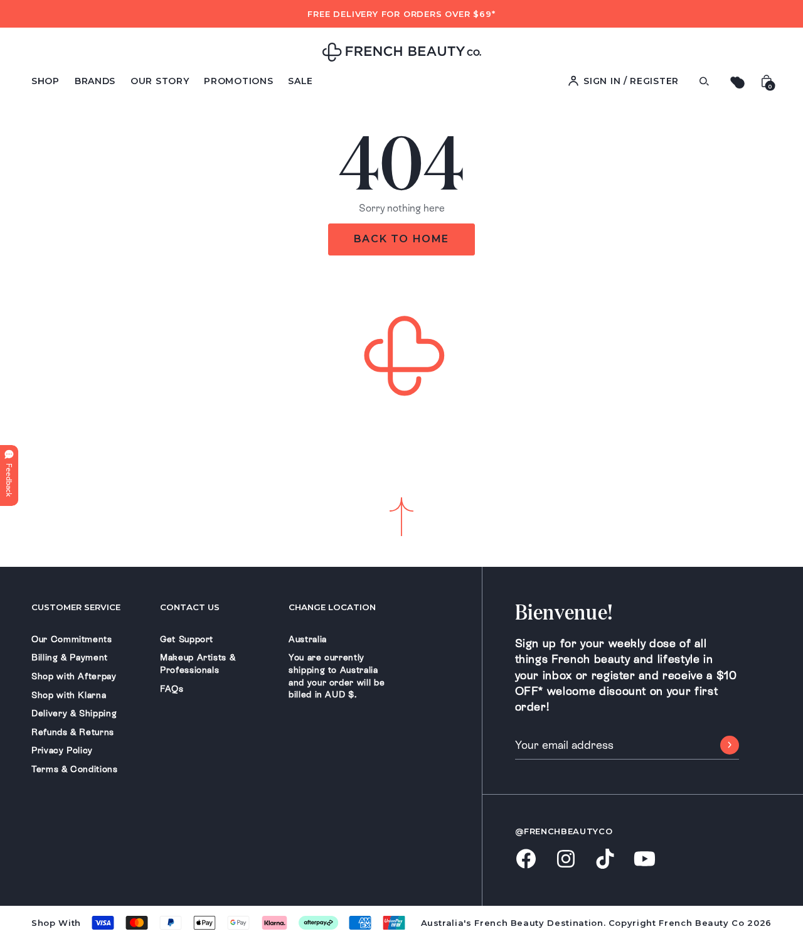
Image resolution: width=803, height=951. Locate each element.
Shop (45, 81)
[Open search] (704, 81)
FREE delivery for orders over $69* (401, 14)
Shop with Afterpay (74, 676)
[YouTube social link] (645, 859)
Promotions (238, 81)
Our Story (159, 81)
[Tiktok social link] (605, 860)
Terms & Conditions (74, 769)
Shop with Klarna (68, 695)
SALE (300, 81)
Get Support (186, 639)
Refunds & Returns (72, 732)
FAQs (172, 689)
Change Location (332, 607)
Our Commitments (71, 639)
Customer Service (75, 607)
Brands (95, 81)
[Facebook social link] (526, 860)
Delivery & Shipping (74, 713)
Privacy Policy (62, 750)
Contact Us (190, 607)
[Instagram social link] (566, 860)
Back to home (401, 239)
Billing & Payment (69, 657)
